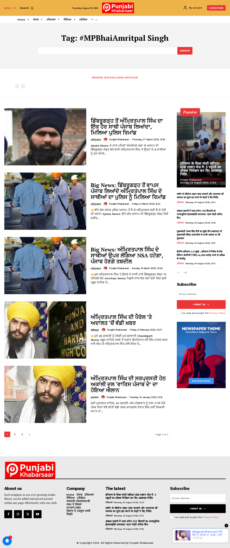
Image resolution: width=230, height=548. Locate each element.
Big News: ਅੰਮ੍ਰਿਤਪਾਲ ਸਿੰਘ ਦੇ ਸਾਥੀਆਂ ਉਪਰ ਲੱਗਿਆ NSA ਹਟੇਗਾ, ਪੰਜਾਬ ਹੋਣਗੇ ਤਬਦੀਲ (127, 255)
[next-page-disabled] (23, 86)
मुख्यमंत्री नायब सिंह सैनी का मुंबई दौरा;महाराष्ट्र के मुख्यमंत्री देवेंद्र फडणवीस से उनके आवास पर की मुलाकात (199, 234)
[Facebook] (8, 514)
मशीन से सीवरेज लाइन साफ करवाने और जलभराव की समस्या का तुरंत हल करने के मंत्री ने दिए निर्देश (200, 195)
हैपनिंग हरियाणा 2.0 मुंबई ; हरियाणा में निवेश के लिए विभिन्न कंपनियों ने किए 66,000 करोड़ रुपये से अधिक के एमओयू (201, 255)
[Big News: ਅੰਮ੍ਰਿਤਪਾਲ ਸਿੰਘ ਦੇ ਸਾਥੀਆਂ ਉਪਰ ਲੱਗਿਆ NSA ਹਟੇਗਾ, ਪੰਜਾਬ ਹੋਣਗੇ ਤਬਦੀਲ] (45, 265)
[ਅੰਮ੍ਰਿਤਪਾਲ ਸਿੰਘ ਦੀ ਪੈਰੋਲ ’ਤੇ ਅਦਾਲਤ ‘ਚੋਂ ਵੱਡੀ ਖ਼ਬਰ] (45, 330)
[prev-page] (17, 86)
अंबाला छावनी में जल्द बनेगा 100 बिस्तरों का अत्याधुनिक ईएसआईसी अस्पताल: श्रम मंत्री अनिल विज (199, 214)
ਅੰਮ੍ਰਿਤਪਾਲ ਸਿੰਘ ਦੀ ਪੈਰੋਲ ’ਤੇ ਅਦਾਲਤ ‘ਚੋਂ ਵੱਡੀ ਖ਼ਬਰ (121, 319)
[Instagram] (18, 514)
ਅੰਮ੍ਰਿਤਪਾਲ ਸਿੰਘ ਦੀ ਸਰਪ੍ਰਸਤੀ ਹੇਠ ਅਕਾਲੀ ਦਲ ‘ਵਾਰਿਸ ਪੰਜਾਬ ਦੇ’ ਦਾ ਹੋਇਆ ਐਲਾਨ (128, 384)
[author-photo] (106, 139)
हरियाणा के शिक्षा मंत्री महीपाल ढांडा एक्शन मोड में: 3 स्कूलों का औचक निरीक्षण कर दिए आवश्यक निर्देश (201, 168)
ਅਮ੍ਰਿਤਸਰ (96, 139)
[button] (27, 8)
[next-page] (29, 434)
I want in (199, 304)
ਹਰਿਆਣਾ (180, 202)
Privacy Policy (217, 313)
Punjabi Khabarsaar (119, 139)
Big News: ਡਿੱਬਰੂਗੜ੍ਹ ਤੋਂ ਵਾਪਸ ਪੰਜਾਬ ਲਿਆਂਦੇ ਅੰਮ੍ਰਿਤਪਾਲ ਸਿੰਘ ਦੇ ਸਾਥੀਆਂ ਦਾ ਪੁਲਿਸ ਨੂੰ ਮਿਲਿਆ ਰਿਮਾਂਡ (128, 191)
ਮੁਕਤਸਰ (94, 397)
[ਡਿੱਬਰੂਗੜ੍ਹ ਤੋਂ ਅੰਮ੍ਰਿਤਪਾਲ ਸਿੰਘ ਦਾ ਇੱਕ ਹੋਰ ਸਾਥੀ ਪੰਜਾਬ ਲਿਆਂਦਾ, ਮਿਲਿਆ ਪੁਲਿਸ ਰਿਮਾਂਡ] (45, 136)
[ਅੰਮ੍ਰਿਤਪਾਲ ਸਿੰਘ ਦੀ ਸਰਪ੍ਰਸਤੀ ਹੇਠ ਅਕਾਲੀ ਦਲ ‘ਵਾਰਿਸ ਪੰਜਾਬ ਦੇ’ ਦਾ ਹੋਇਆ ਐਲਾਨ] (45, 394)
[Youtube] (38, 514)
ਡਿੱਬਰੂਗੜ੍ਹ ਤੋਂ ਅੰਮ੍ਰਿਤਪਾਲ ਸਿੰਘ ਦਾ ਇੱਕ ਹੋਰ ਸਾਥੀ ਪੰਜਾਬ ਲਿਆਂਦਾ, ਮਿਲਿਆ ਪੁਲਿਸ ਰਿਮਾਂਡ (127, 126)
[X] (28, 514)
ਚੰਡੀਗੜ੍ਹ (95, 330)
